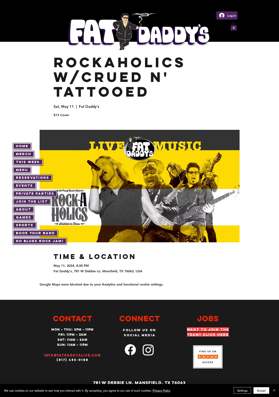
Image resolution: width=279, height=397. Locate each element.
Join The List (32, 201)
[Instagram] (148, 349)
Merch (23, 154)
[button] (233, 26)
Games (23, 217)
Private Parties (35, 193)
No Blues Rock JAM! (40, 241)
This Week (28, 162)
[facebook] (130, 349)
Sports (24, 225)
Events (24, 185)
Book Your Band (35, 233)
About (23, 209)
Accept (261, 390)
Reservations (32, 177)
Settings (242, 390)
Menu (22, 170)
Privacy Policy (161, 390)
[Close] (274, 390)
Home (22, 146)
